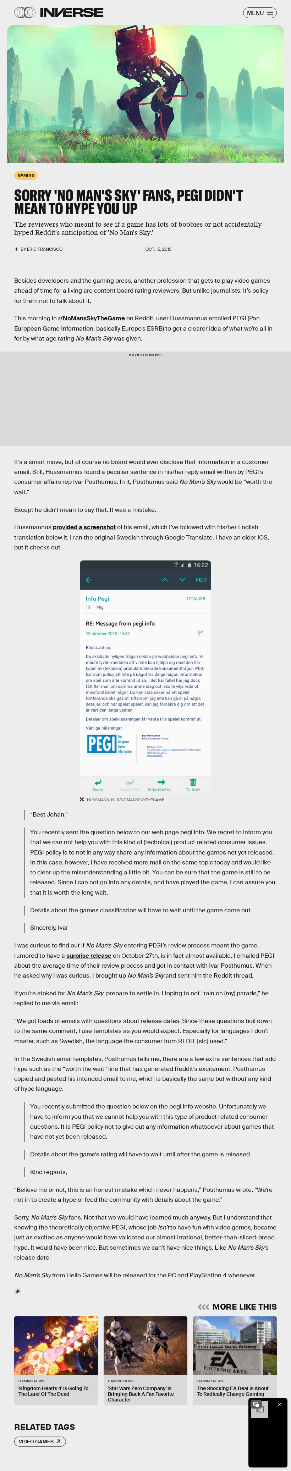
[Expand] (256, 1404)
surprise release (88, 956)
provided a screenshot (84, 527)
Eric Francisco (44, 249)
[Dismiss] (279, 1404)
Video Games (36, 1441)
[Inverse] (72, 12)
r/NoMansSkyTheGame (91, 318)
